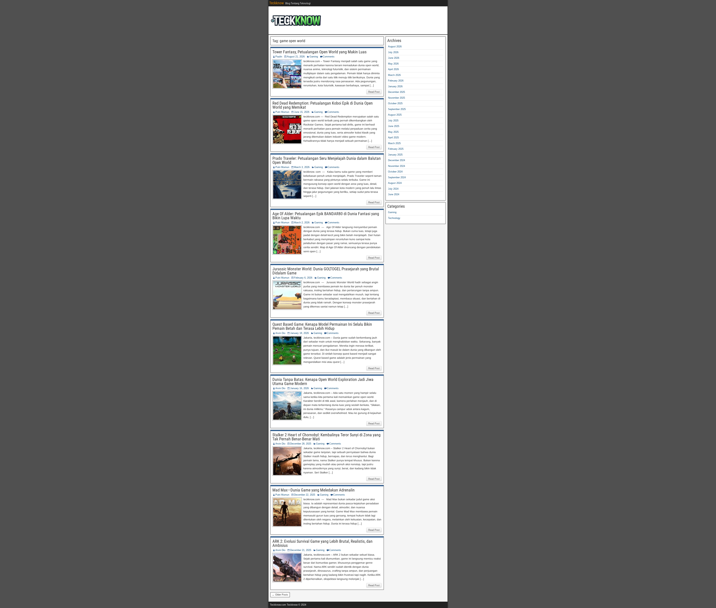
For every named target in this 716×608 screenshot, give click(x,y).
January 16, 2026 (299, 388)
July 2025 (393, 120)
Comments (329, 56)
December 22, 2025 (304, 494)
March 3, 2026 (302, 167)
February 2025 (395, 148)
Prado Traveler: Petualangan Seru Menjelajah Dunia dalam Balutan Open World (326, 160)
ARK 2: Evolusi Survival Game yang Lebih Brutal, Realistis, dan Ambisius (322, 543)
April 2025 (393, 137)
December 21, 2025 (300, 550)
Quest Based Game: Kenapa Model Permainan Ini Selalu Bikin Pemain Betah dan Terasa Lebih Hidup (322, 326)
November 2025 (396, 97)
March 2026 (394, 75)
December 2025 (396, 92)
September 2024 (397, 177)
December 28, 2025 (300, 443)
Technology (394, 218)
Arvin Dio (280, 333)
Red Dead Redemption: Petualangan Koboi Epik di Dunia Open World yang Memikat (322, 105)
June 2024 (393, 194)
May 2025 (393, 132)
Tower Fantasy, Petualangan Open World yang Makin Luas (319, 52)
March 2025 (394, 143)
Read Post (374, 91)
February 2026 (395, 80)
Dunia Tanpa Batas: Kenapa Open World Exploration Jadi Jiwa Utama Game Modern (322, 381)
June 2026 (393, 57)
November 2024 (396, 166)
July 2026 (393, 52)
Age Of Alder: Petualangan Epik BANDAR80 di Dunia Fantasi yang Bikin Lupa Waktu (325, 215)
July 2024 (393, 188)
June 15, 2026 (301, 112)
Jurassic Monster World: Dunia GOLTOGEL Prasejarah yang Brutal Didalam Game (325, 271)
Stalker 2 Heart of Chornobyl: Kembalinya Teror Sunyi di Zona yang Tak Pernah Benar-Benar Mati (326, 437)
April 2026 (393, 69)
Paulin (278, 56)
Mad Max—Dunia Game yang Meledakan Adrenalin (313, 490)
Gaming (314, 56)
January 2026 (395, 86)
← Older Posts (280, 594)
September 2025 (397, 109)
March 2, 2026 (302, 222)
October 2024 (395, 171)
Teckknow (276, 3)
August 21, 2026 (296, 56)
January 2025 (395, 154)
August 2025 (395, 114)
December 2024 (396, 160)
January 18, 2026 (299, 333)
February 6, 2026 (303, 277)
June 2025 (393, 126)
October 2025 (395, 103)
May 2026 (393, 63)
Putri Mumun (282, 112)
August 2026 (395, 46)
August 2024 (395, 183)
